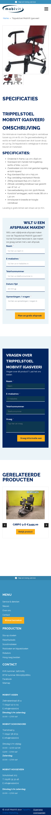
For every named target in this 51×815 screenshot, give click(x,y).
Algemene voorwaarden (39, 811)
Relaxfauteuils (8, 640)
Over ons (6, 610)
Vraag (9, 419)
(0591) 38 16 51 (11, 734)
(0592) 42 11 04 (12, 705)
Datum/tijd (12, 284)
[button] (46, 9)
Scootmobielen (9, 644)
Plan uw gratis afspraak (30, 315)
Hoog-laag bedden (11, 657)
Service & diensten (10, 602)
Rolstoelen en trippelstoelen (15, 648)
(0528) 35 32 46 (12, 779)
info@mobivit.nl (12, 708)
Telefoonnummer (15, 271)
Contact (6, 615)
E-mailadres (12, 259)
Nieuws (5, 606)
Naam (9, 246)
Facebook (7, 679)
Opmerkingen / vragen (18, 297)
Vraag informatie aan (31, 438)
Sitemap (6, 683)
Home (6, 18)
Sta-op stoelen (9, 635)
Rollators (6, 653)
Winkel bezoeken (13, 620)
